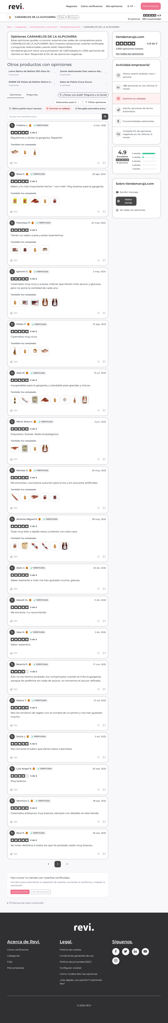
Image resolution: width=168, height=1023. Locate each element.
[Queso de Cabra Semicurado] (65, 400)
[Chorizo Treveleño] (35, 201)
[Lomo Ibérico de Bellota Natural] (15, 497)
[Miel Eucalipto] (85, 400)
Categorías (21, 27)
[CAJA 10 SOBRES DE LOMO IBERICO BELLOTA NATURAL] (25, 302)
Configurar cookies (70, 967)
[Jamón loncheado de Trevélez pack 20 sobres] (55, 201)
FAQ (9, 961)
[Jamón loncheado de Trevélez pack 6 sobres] (45, 497)
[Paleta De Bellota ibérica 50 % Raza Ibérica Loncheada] (15, 249)
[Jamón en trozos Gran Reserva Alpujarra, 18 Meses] (15, 448)
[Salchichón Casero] (45, 546)
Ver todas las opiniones (130, 53)
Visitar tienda (128, 201)
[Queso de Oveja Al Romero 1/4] (25, 546)
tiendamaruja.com (70, 27)
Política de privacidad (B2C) (76, 961)
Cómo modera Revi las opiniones (78, 973)
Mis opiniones (114, 6)
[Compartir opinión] (98, 163)
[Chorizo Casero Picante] (35, 546)
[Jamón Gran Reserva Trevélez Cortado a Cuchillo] (15, 546)
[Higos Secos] (35, 400)
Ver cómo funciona (40, 892)
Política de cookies (70, 949)
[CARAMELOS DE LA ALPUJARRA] (25, 152)
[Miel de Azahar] (45, 302)
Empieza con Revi (20, 892)
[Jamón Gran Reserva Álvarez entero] (15, 351)
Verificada (42, 125)
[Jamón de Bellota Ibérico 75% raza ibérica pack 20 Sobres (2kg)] (35, 302)
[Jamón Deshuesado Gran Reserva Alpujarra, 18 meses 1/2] (35, 497)
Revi (9, 27)
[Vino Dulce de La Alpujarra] (15, 400)
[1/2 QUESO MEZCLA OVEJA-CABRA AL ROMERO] (45, 249)
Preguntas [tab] (32, 94)
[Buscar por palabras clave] (105, 117)
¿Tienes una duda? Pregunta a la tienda (85, 95)
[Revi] (16, 6)
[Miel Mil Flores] (55, 302)
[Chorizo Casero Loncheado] (25, 201)
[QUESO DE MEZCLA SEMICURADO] (35, 351)
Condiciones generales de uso (77, 955)
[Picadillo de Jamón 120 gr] (25, 249)
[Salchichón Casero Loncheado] (15, 201)
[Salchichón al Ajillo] (25, 400)
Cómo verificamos (91, 6)
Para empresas (151, 6)
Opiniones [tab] (15, 94)
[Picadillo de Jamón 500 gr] (55, 497)
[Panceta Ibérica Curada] (15, 152)
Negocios (71, 6)
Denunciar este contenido (28, 903)
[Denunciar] (104, 163)
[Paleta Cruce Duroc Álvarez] (35, 152)
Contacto (74, 17)
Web (62, 17)
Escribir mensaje (129, 192)
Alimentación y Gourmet (43, 27)
